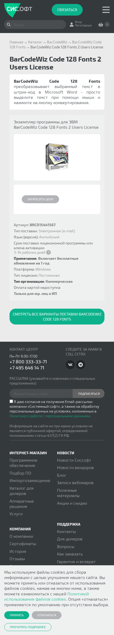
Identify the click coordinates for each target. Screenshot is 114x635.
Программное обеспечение (23, 462)
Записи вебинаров (75, 482)
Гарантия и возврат (76, 561)
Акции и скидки (72, 503)
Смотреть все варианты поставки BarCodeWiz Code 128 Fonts (57, 316)
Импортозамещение (30, 480)
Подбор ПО (20, 472)
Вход (78, 22)
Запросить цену (40, 199)
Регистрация (83, 25)
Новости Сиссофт (74, 459)
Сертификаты (23, 543)
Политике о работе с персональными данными (50, 416)
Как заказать (70, 553)
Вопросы (65, 546)
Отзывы (17, 558)
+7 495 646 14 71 (27, 367)
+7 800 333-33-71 (28, 361)
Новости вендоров (75, 467)
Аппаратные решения (22, 503)
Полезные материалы (68, 493)
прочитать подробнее (28, 627)
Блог (61, 475)
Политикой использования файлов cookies (46, 596)
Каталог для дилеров (22, 490)
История (18, 551)
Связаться (67, 9)
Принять (17, 615)
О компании (21, 536)
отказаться (46, 615)
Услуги (16, 513)
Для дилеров (69, 538)
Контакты (66, 531)
